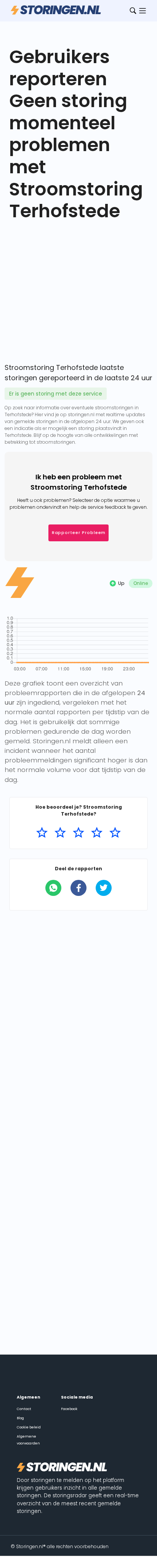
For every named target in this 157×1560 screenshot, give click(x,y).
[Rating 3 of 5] (78, 833)
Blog (20, 1418)
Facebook (69, 1409)
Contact (24, 1409)
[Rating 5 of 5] (115, 833)
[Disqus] (78, 1018)
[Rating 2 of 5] (60, 833)
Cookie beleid (29, 1427)
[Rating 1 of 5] (42, 833)
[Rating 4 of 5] (97, 833)
